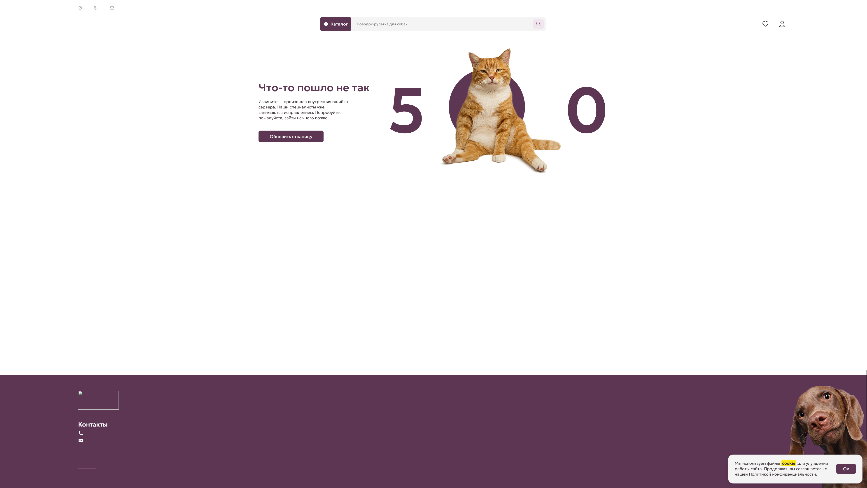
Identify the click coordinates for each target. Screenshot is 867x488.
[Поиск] (538, 24)
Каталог (339, 24)
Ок (846, 469)
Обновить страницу (291, 136)
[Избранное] (765, 24)
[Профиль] (782, 24)
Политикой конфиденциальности (782, 474)
